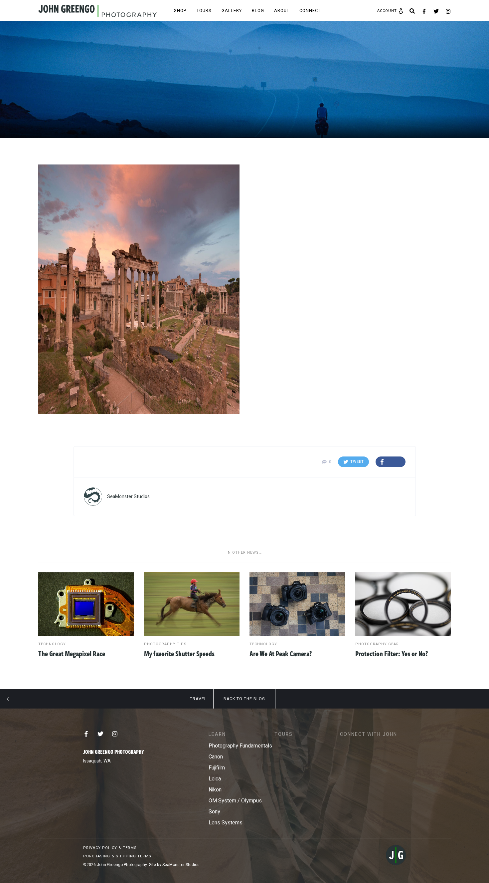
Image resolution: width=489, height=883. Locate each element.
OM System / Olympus (235, 801)
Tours (204, 10)
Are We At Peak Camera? (280, 653)
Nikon (215, 790)
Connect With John (368, 734)
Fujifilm (217, 768)
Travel (198, 699)
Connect (310, 10)
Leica (215, 779)
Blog (258, 10)
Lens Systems (226, 823)
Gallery (232, 10)
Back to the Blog (244, 699)
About (281, 10)
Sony (214, 812)
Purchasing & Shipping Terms (117, 856)
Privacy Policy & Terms (110, 848)
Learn (217, 734)
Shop (180, 10)
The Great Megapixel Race (71, 653)
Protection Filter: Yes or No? (391, 653)
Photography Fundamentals (240, 746)
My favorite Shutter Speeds (179, 653)
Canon (216, 757)
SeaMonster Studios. (181, 865)
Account (387, 11)
